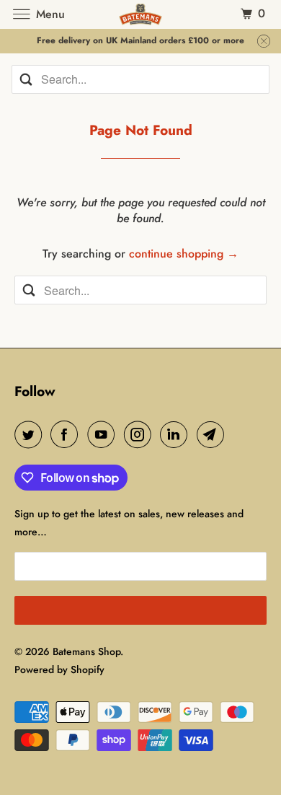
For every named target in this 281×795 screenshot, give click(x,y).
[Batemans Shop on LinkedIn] (176, 434)
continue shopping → (183, 253)
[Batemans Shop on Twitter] (31, 434)
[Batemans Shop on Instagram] (140, 434)
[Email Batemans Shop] (213, 434)
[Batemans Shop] (141, 14)
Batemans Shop (86, 651)
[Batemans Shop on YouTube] (103, 434)
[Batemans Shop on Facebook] (67, 434)
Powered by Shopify (59, 669)
